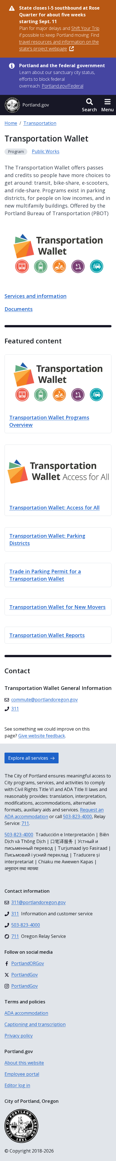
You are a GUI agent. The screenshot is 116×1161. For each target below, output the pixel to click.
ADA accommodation (26, 1013)
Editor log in (17, 1085)
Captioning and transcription (35, 1024)
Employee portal (22, 1074)
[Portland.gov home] (27, 105)
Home (11, 123)
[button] (89, 105)
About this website (24, 1063)
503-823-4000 (77, 816)
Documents (19, 309)
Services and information (35, 296)
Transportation (39, 123)
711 (25, 823)
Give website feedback (41, 736)
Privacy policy (19, 1036)
